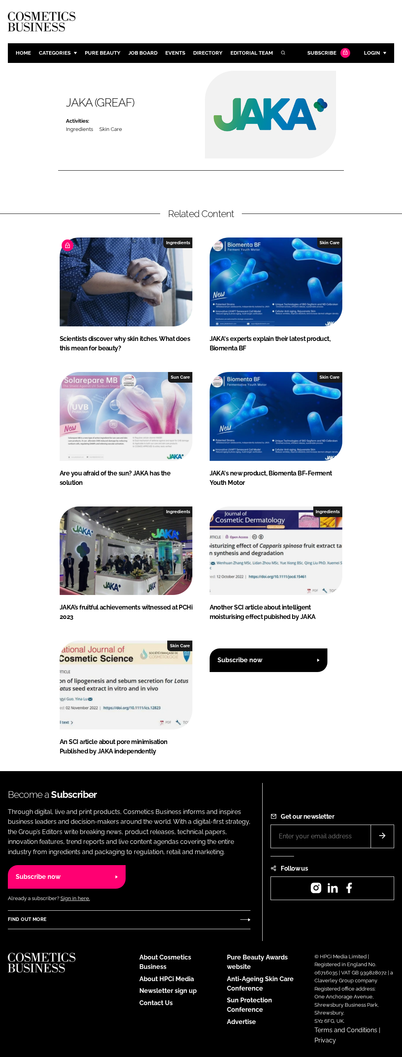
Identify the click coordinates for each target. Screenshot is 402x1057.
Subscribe (321, 53)
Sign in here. (75, 898)
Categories (55, 53)
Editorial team (251, 53)
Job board (142, 53)
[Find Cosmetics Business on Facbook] (349, 890)
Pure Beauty (103, 53)
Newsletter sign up (168, 990)
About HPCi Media (166, 979)
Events (175, 53)
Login (372, 53)
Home (23, 53)
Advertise (241, 1022)
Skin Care (110, 129)
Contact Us (156, 1003)
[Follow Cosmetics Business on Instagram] (316, 890)
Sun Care (180, 377)
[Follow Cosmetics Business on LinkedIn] (332, 890)
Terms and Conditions (345, 1030)
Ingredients (79, 129)
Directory (208, 53)
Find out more (27, 919)
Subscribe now (239, 660)
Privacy (325, 1040)
